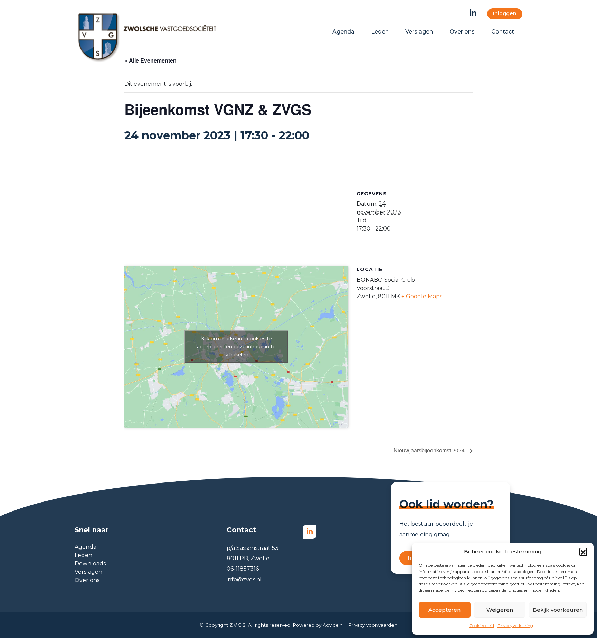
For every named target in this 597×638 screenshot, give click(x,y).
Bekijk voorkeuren (558, 610)
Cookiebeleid (481, 625)
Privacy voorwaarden (372, 625)
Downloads (90, 563)
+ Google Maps (421, 296)
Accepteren (444, 610)
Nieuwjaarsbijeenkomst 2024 (430, 450)
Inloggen (505, 13)
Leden (83, 555)
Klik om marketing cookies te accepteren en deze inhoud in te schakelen (236, 347)
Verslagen (88, 572)
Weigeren (499, 610)
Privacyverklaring (515, 625)
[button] (583, 551)
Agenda (85, 547)
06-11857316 (243, 568)
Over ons (87, 580)
